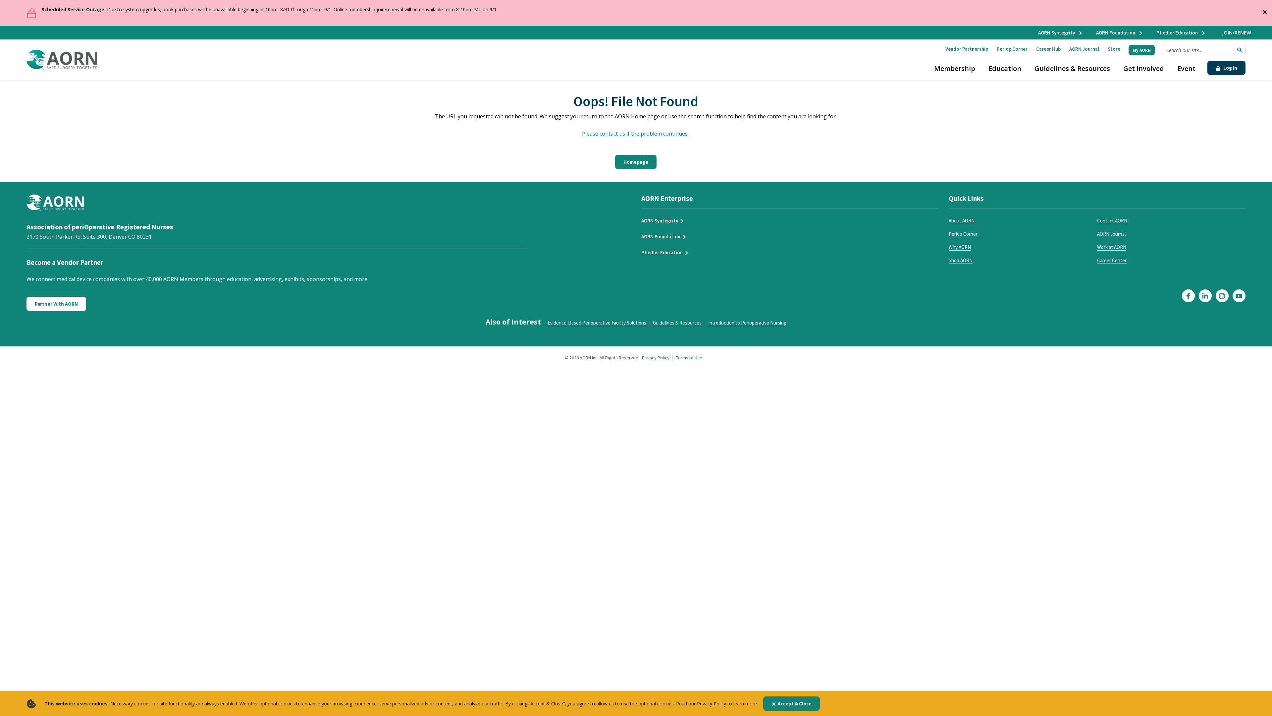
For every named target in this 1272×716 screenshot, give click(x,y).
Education (1004, 68)
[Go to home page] (61, 60)
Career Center (1112, 260)
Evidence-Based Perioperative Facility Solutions (597, 323)
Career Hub (1048, 49)
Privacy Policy (711, 703)
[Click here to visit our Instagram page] (1222, 295)
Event (1186, 68)
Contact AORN (1112, 220)
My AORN (1142, 50)
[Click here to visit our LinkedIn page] (1205, 295)
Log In (1229, 68)
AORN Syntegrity (1057, 33)
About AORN (962, 220)
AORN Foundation (1116, 33)
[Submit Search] (1239, 50)
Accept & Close (795, 703)
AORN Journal (1084, 49)
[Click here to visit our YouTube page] (1239, 295)
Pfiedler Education (1177, 33)
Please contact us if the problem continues (635, 133)
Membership (954, 68)
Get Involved (1143, 68)
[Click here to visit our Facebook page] (1188, 295)
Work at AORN (1111, 247)
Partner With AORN (56, 304)
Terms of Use (689, 358)
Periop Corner (1012, 49)
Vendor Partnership (966, 49)
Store (1114, 49)
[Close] (1264, 10)
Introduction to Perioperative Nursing (747, 323)
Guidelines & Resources (1072, 68)
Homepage (635, 162)
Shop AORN (961, 260)
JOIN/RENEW (1236, 32)
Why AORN (960, 247)
